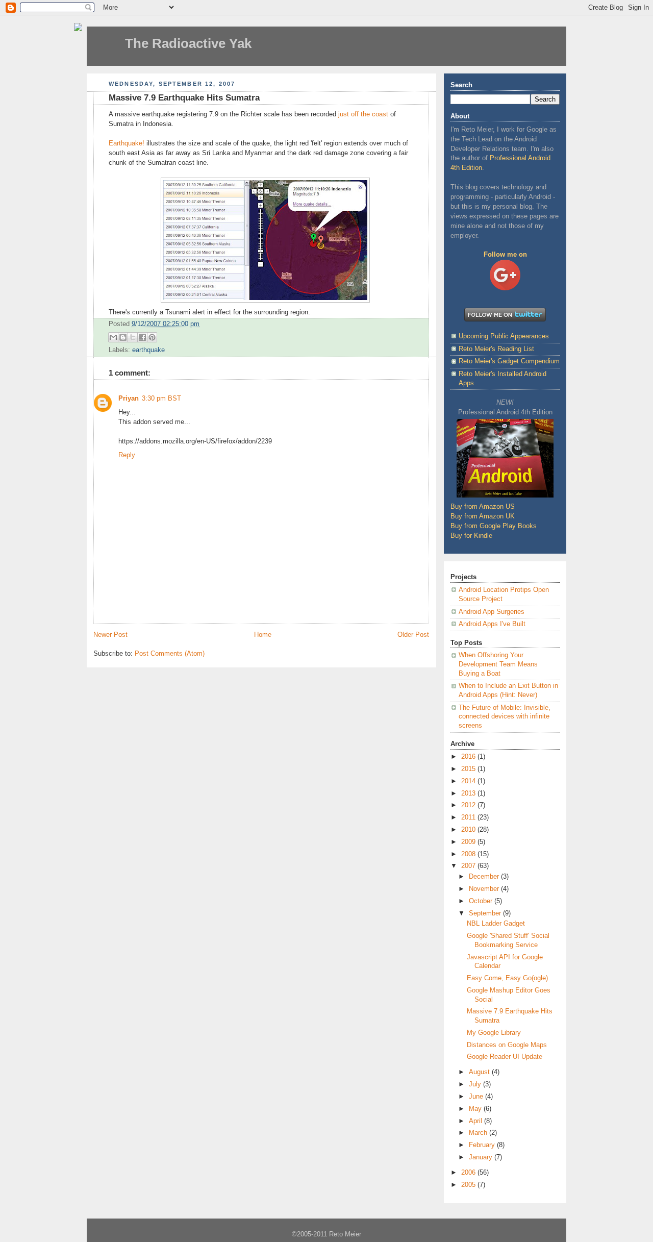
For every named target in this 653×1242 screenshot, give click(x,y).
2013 (469, 793)
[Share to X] (133, 337)
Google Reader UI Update (504, 1056)
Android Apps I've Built (492, 624)
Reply (126, 455)
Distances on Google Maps (507, 1045)
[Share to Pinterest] (152, 337)
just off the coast (363, 114)
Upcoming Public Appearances (504, 336)
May (476, 1108)
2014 (469, 781)
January (481, 1157)
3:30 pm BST (161, 398)
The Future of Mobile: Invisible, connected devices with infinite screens (504, 716)
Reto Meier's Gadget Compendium (509, 361)
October (481, 901)
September (486, 913)
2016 (469, 756)
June (477, 1096)
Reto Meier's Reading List (496, 349)
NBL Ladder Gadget (496, 923)
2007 (469, 866)
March (479, 1132)
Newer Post (110, 634)
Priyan (128, 398)
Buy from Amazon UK (482, 516)
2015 (469, 769)
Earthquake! (126, 143)
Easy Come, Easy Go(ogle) (507, 978)
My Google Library (494, 1032)
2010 (469, 829)
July (476, 1084)
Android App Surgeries (491, 611)
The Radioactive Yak (188, 43)
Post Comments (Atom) (170, 653)
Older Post (413, 634)
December (485, 876)
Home (262, 634)
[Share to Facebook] (142, 337)
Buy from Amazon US (482, 506)
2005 (469, 1184)
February (483, 1145)
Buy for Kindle (471, 535)
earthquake (148, 350)
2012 (469, 805)
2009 (469, 842)
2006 (469, 1172)
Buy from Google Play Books (493, 526)
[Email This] (113, 337)
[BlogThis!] (123, 337)
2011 (469, 817)
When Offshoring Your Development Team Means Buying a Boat (498, 664)
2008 (469, 854)
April (476, 1121)
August (480, 1072)
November (485, 888)
